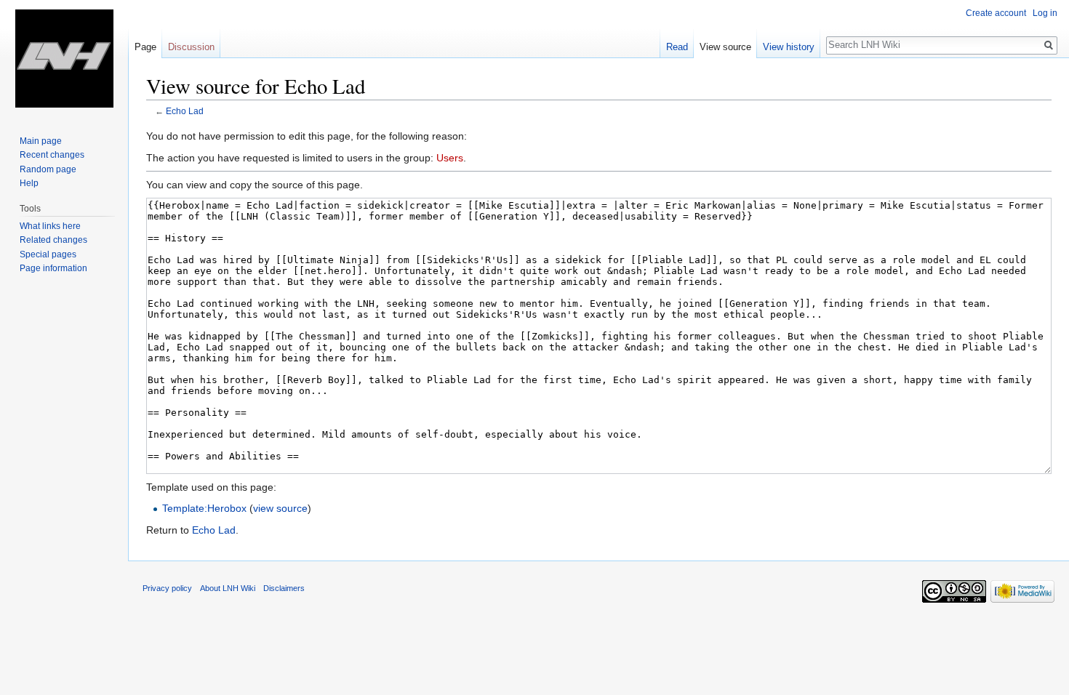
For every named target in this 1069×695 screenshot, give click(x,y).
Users (449, 158)
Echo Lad (185, 111)
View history (788, 46)
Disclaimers (284, 588)
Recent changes (52, 155)
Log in (1045, 13)
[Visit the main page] (64, 58)
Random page (48, 169)
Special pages (48, 254)
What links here (50, 226)
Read (677, 46)
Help (29, 183)
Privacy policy (167, 588)
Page (145, 46)
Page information (53, 268)
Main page (41, 141)
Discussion (191, 46)
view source (280, 508)
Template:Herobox (204, 508)
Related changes (53, 240)
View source (725, 46)
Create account (996, 13)
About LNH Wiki (227, 588)
